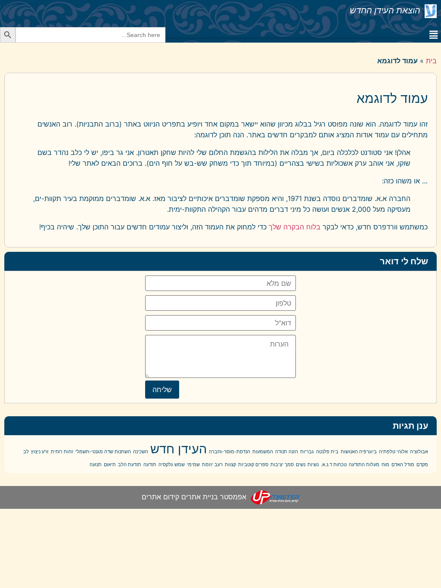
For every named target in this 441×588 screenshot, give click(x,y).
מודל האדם (402, 464)
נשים (300, 464)
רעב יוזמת (212, 464)
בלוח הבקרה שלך (294, 227)
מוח (385, 464)
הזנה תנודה (286, 452)
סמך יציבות (282, 464)
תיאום (110, 464)
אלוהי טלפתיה (393, 452)
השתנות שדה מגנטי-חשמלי (103, 452)
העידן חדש (178, 448)
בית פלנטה (327, 452)
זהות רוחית (62, 452)
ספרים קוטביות (253, 464)
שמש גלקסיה (171, 464)
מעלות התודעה (364, 464)
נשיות (313, 464)
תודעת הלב (129, 464)
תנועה (96, 464)
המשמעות (262, 452)
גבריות (307, 452)
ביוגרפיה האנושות (359, 452)
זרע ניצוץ (40, 452)
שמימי (193, 464)
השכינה (140, 452)
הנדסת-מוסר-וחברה (229, 452)
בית (431, 60)
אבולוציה (419, 452)
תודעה (149, 464)
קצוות (230, 464)
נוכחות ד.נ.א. (334, 464)
